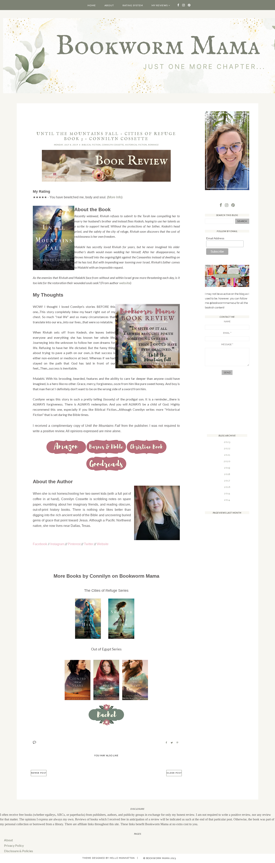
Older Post (174, 773)
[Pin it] (177, 742)
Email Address (215, 238)
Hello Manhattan (122, 858)
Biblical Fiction (91, 144)
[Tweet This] (172, 742)
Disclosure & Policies (18, 851)
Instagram (57, 544)
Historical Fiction (136, 144)
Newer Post (38, 773)
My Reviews (160, 5)
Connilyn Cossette (113, 144)
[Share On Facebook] (166, 742)
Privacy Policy (14, 845)
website (124, 283)
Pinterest (74, 544)
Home (92, 5)
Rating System (133, 5)
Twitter (88, 544)
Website (103, 544)
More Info (114, 197)
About (109, 5)
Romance (153, 144)
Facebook (40, 544)
